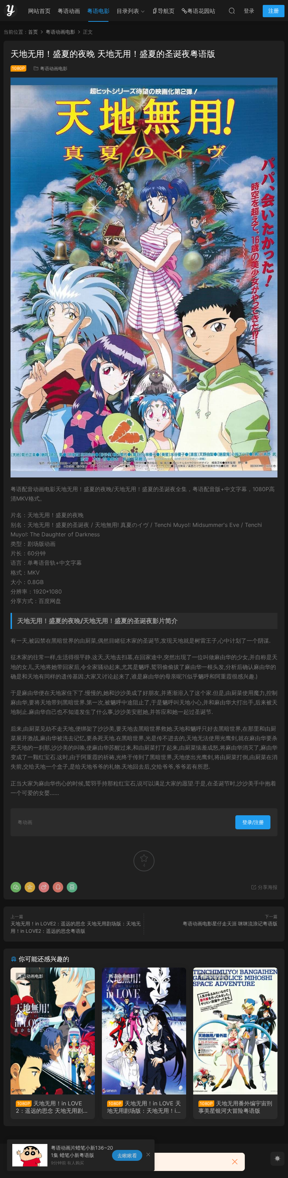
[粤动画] (11, 10)
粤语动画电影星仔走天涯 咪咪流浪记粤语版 (230, 923)
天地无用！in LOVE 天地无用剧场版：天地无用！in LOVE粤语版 (144, 1107)
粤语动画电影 (53, 68)
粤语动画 (69, 10)
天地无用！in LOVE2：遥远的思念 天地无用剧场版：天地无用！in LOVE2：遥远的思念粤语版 (52, 1107)
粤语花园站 (201, 10)
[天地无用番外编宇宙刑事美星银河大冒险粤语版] (235, 1031)
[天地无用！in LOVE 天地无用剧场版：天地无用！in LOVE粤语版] (144, 1031)
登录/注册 (253, 822)
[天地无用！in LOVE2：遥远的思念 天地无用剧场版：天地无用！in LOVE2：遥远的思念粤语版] (53, 1031)
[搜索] (231, 10)
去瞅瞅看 (127, 1155)
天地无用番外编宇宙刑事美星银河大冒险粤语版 (235, 1107)
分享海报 (266, 887)
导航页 (166, 10)
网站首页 (39, 10)
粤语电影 (98, 10)
